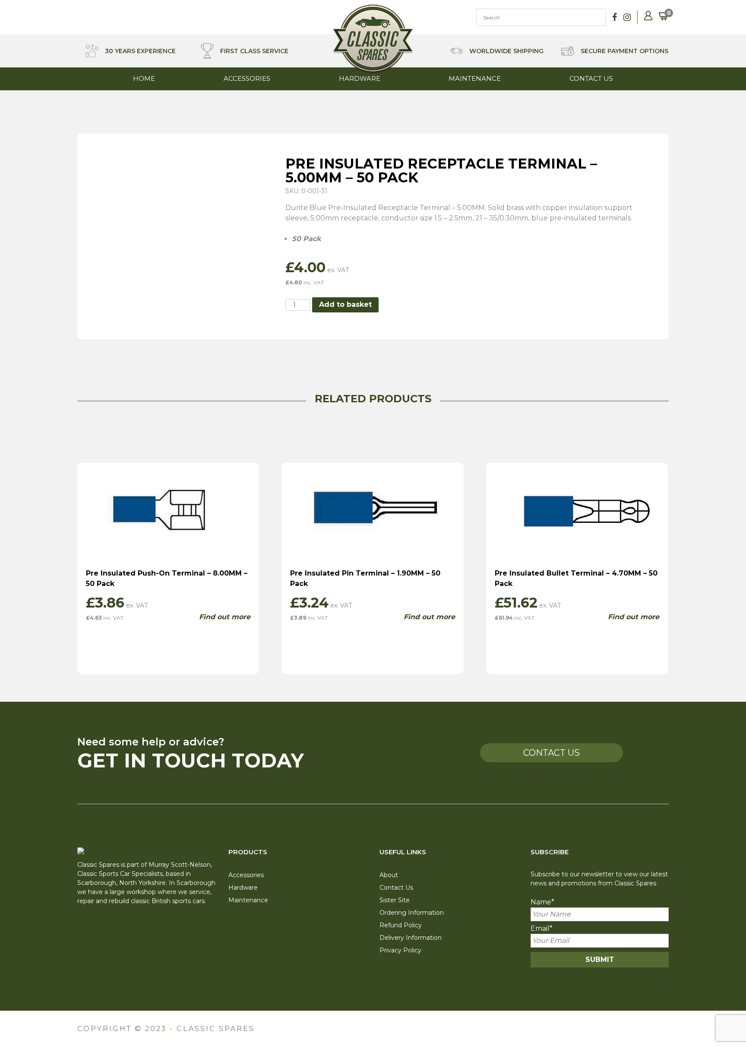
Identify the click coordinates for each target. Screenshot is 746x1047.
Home (144, 78)
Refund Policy (400, 925)
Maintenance (475, 78)
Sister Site (394, 900)
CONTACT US (551, 753)
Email (542, 928)
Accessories (247, 78)
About (388, 875)
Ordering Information (411, 913)
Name (542, 902)
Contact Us (591, 78)
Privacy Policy (400, 950)
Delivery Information (410, 938)
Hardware (359, 78)
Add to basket (345, 304)
